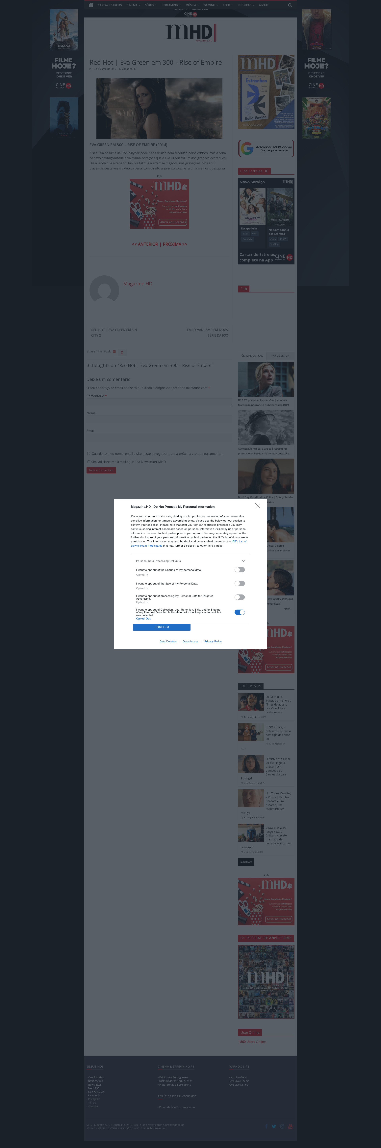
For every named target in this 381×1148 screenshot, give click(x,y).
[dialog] (190, 574)
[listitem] (190, 561)
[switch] (240, 569)
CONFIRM (162, 627)
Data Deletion (168, 641)
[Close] (259, 507)
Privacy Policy (213, 641)
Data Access (190, 641)
